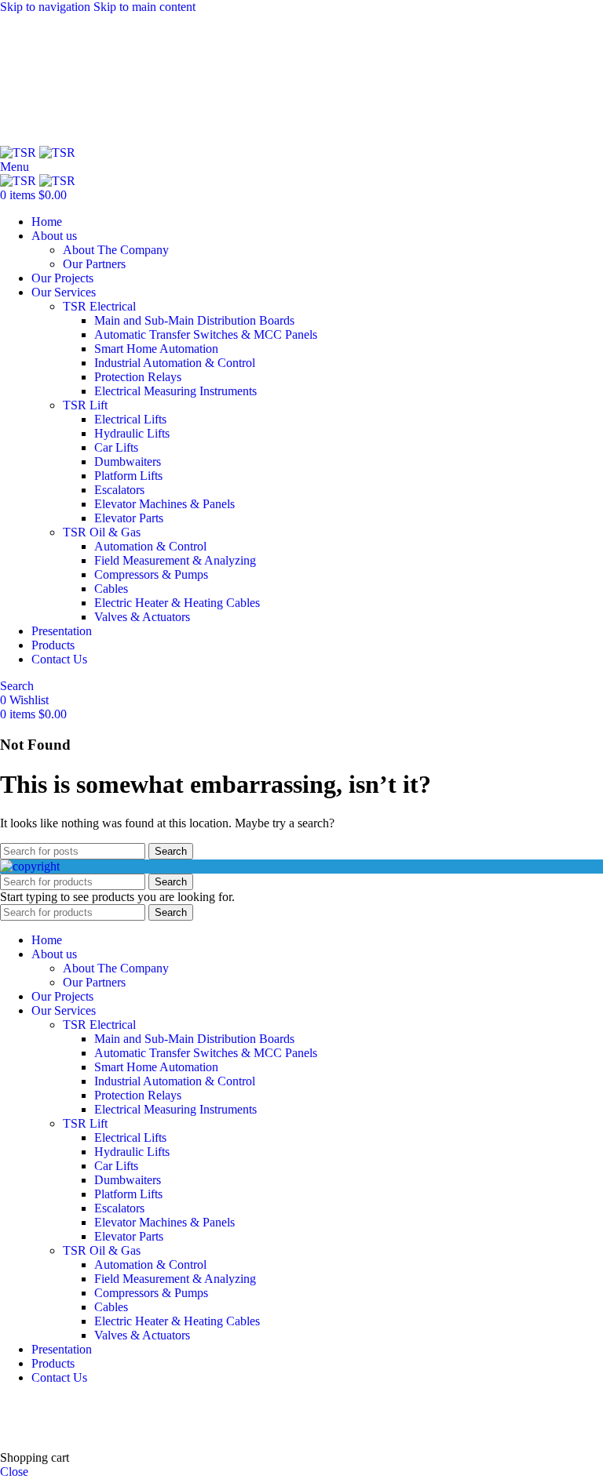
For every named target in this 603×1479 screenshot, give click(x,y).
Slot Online (266, 1404)
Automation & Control (150, 546)
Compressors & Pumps (151, 574)
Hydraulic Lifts (132, 433)
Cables (111, 588)
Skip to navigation (46, 6)
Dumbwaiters (127, 461)
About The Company (116, 249)
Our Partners (94, 264)
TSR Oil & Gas (102, 532)
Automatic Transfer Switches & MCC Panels (205, 334)
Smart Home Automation (156, 348)
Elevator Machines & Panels (164, 504)
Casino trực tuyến (44, 1430)
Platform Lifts (128, 475)
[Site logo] (19, 152)
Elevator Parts (128, 518)
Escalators (119, 489)
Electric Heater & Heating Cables (177, 602)
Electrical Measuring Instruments (175, 391)
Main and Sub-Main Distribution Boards (194, 320)
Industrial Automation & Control (174, 362)
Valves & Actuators (142, 616)
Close (14, 1471)
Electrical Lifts (130, 419)
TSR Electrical (99, 306)
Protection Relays (137, 376)
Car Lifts (116, 447)
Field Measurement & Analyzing (175, 560)
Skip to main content (144, 6)
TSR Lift (85, 405)
